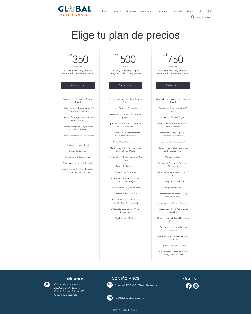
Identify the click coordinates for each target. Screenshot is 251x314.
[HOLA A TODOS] (47, 284)
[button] (131, 11)
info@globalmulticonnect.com (130, 297)
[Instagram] (196, 286)
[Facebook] (189, 286)
